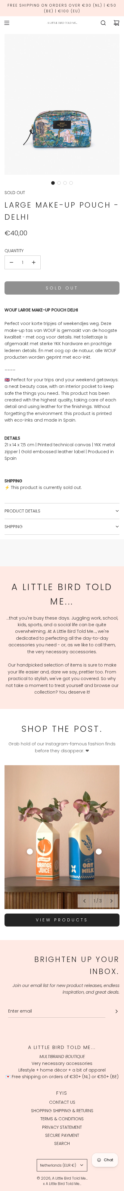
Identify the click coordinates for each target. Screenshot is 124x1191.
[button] (53, 183)
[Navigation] (6, 22)
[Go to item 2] (98, 851)
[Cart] (116, 22)
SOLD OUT (15, 193)
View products (62, 920)
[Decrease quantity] (11, 262)
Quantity (14, 251)
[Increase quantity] (33, 262)
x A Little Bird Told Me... (62, 1183)
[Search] (103, 22)
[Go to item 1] (29, 851)
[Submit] (116, 1011)
